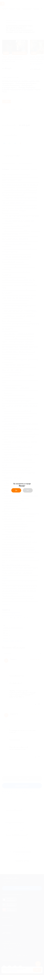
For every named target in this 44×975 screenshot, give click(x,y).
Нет (27, 490)
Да (16, 490)
